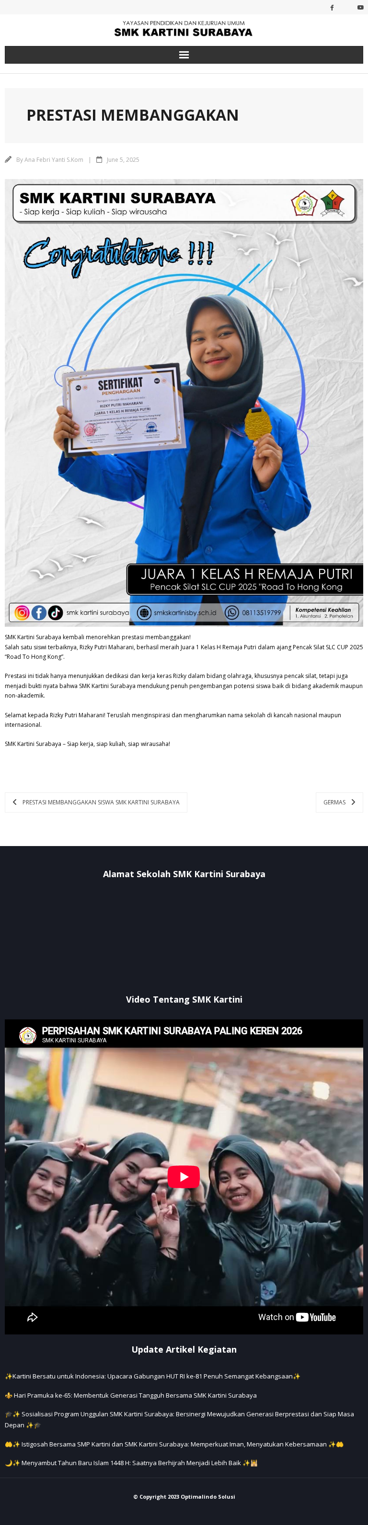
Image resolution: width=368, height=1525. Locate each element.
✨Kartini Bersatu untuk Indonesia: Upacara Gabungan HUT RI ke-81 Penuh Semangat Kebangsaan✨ (152, 1376)
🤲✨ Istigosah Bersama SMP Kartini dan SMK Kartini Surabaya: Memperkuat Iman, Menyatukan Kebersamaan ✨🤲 (174, 1444)
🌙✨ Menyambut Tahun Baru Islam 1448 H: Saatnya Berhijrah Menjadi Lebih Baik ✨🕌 (131, 1462)
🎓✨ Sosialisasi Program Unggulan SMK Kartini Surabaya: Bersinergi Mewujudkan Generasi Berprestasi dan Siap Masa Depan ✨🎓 (179, 1419)
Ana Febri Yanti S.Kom (53, 160)
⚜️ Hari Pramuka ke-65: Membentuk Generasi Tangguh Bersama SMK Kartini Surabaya (131, 1395)
